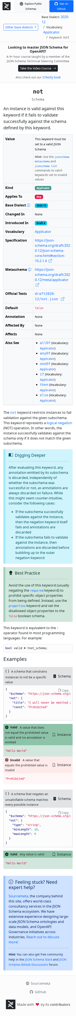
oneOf (45, 364)
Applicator (51, 32)
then (44, 385)
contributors (60, 1004)
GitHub (40, 992)
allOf (45, 343)
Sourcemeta (18, 896)
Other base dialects (19, 27)
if (42, 374)
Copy (65, 690)
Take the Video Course (36, 68)
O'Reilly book (51, 77)
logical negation (59, 423)
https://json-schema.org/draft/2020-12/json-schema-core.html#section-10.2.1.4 (52, 250)
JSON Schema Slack (38, 959)
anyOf (45, 353)
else (44, 395)
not (13, 413)
